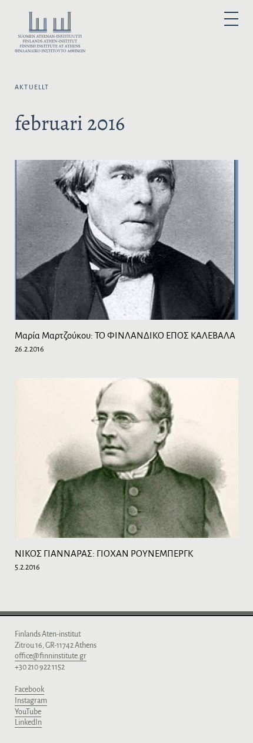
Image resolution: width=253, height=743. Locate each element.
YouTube (28, 712)
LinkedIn (28, 722)
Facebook (29, 689)
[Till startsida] (50, 34)
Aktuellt (32, 87)
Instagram (31, 701)
